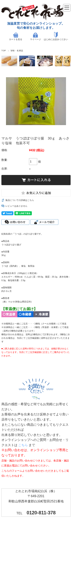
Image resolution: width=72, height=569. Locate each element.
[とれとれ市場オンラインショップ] (35, 19)
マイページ (35, 39)
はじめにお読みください (56, 39)
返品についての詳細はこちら (19, 200)
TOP (3, 50)
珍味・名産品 (17, 50)
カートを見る (15, 39)
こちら (23, 445)
